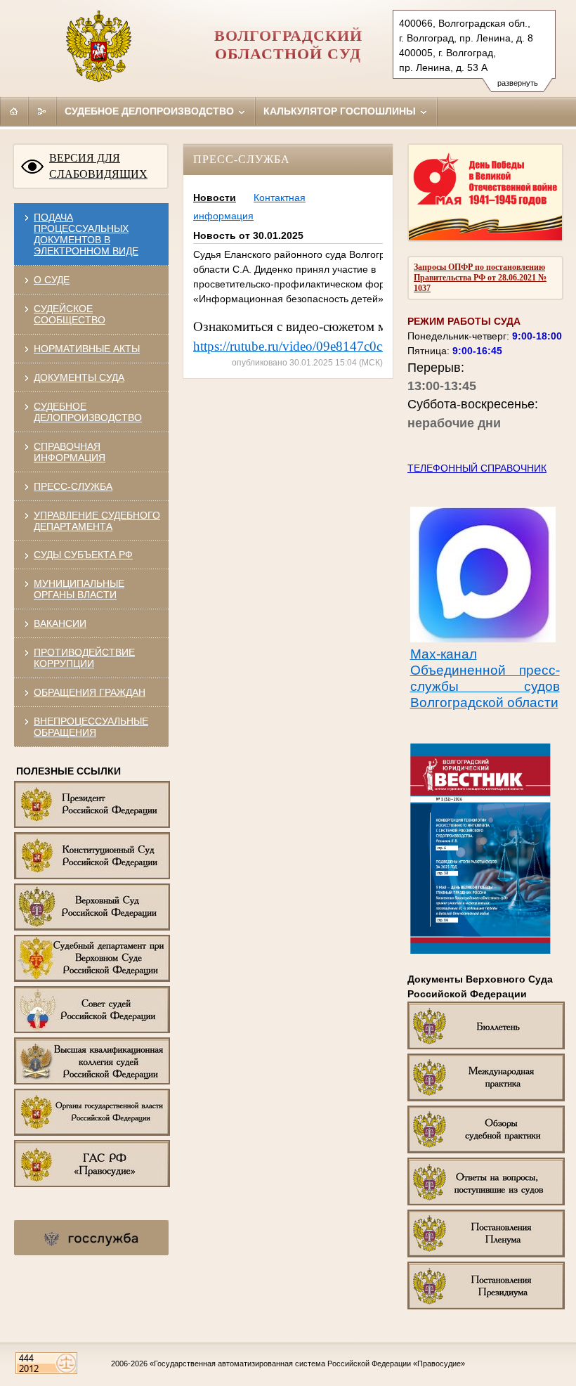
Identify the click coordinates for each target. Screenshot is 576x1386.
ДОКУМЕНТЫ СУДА (79, 377)
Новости (214, 197)
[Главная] (14, 111)
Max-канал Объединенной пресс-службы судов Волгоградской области (485, 678)
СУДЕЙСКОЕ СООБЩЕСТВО (69, 314)
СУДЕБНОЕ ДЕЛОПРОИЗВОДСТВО (88, 412)
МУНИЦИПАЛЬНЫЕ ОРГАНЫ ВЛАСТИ (79, 589)
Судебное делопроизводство (151, 111)
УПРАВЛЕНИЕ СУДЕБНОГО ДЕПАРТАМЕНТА (97, 521)
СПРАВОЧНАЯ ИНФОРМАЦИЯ (69, 452)
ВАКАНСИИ (60, 623)
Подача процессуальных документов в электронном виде (86, 234)
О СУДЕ (52, 279)
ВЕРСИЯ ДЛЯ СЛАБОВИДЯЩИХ (98, 166)
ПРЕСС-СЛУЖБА (73, 486)
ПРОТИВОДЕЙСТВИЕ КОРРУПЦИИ (84, 658)
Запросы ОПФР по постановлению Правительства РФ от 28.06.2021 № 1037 (480, 277)
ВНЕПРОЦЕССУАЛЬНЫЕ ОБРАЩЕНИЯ (91, 726)
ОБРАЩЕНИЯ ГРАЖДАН (89, 692)
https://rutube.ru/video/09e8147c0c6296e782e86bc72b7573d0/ (364, 346)
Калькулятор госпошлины (341, 111)
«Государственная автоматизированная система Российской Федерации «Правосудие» (307, 1363)
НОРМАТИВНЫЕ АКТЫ (87, 348)
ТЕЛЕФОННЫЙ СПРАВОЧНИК (476, 468)
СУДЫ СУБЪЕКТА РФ (83, 554)
